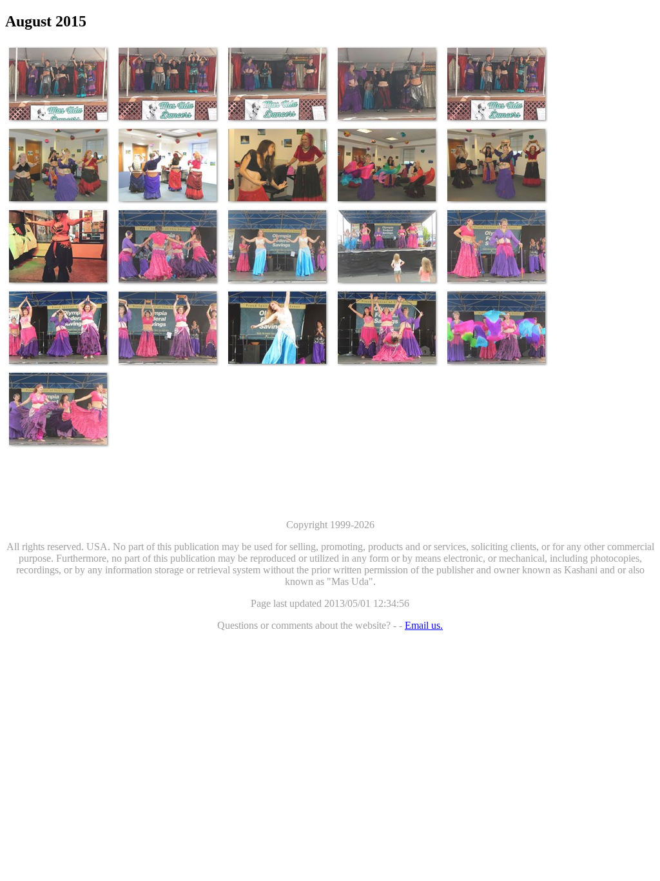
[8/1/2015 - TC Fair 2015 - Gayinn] (277, 84)
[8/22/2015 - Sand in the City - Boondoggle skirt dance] (58, 409)
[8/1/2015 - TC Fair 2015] (496, 84)
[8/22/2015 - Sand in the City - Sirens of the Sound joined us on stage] (277, 246)
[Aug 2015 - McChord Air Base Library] (58, 165)
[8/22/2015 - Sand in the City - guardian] (387, 327)
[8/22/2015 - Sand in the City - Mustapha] (168, 246)
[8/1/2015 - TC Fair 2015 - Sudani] (387, 84)
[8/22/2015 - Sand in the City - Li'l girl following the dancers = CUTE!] (387, 246)
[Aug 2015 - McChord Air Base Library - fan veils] (387, 165)
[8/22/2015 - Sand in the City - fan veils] (496, 327)
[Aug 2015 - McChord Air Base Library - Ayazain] (168, 165)
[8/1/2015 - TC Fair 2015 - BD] (58, 84)
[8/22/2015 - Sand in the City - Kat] (277, 327)
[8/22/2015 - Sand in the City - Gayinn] (58, 327)
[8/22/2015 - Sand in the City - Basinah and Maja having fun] (496, 246)
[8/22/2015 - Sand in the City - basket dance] (168, 327)
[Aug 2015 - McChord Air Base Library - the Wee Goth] (277, 165)
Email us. (424, 625)
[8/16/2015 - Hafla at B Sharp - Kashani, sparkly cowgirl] (58, 246)
